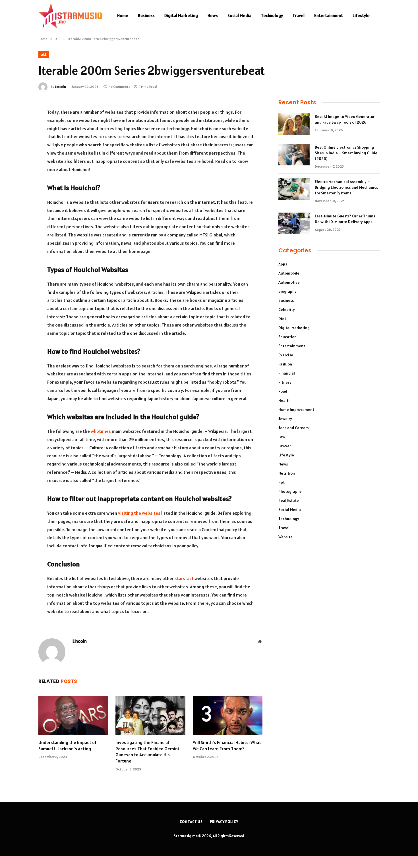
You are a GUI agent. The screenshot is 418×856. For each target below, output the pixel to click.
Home (122, 15)
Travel (299, 15)
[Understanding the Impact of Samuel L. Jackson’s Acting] (73, 715)
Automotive (289, 282)
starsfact (184, 578)
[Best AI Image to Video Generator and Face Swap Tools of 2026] (294, 124)
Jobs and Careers (293, 427)
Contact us (191, 821)
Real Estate (288, 500)
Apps (282, 264)
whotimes (101, 431)
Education (287, 336)
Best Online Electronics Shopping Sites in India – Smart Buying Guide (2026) (346, 153)
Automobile (288, 273)
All (43, 54)
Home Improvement (296, 409)
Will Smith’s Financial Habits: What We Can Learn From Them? (227, 745)
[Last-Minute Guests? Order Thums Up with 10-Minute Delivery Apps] (294, 223)
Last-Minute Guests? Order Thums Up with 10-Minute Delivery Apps (345, 218)
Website (285, 536)
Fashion (285, 364)
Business (146, 15)
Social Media (239, 15)
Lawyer (284, 445)
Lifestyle (361, 15)
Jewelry (285, 418)
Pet (281, 482)
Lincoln (60, 86)
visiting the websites (139, 513)
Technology (272, 15)
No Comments (119, 86)
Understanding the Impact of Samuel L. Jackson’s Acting (67, 745)
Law (281, 436)
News (213, 15)
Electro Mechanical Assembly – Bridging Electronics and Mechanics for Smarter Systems (346, 187)
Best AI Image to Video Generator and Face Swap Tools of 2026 (344, 119)
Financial (286, 373)
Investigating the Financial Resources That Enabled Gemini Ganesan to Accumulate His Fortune (147, 751)
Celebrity (286, 309)
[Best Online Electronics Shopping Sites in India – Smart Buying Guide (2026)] (294, 154)
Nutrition (286, 473)
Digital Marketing (181, 15)
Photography (290, 491)
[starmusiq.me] (70, 15)
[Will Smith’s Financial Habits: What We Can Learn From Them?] (227, 715)
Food (282, 391)
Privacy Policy (224, 821)
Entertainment (328, 15)
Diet (282, 318)
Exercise (285, 355)
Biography (287, 291)
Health (284, 400)
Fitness (284, 382)
